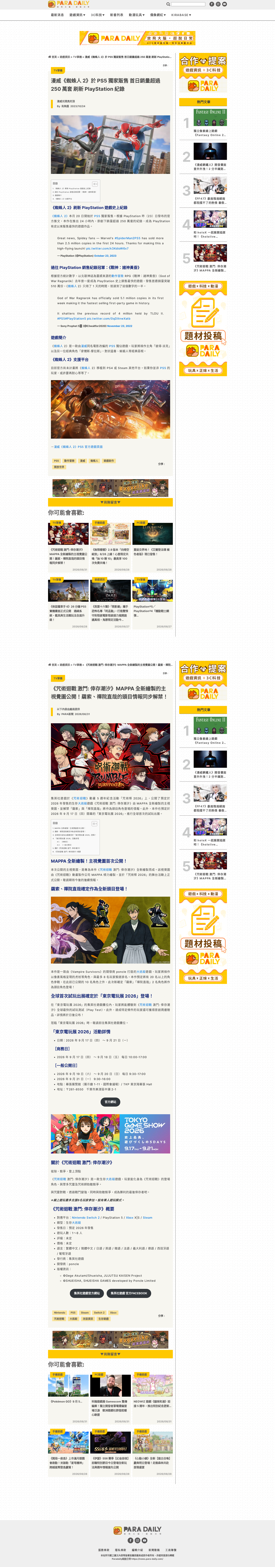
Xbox (130, 1217)
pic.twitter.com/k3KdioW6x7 (107, 248)
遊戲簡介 (58, 195)
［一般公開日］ (66, 845)
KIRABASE (180, 15)
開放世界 (59, 467)
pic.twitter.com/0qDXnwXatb (108, 318)
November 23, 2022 (119, 326)
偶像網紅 (156, 15)
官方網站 (110, 1102)
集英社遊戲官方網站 (87, 1293)
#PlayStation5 (75, 318)
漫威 (84, 346)
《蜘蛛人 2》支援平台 (63, 199)
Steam (148, 1217)
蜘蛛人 (72, 286)
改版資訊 (88, 1318)
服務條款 (104, 1550)
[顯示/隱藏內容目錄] (93, 184)
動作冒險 (118, 276)
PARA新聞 (67, 714)
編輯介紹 (137, 1550)
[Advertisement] (137, 53)
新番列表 (116, 15)
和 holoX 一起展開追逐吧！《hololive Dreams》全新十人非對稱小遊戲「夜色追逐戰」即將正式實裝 (210, 235)
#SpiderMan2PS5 (128, 238)
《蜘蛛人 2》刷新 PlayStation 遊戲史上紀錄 (73, 188)
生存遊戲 (104, 1318)
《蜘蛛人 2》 (60, 216)
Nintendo (79, 1217)
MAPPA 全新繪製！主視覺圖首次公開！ (70, 828)
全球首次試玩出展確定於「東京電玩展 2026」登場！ (75, 835)
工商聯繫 (171, 1550)
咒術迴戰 (79, 798)
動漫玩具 (135, 15)
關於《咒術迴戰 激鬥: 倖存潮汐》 (68, 848)
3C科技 (96, 15)
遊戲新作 (109, 460)
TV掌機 (77, 57)
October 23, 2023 (105, 255)
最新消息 (57, 15)
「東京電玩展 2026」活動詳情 (67, 838)
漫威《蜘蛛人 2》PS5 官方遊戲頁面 (78, 446)
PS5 (97, 216)
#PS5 (61, 318)
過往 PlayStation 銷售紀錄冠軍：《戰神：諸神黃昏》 (76, 192)
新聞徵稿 (154, 1550)
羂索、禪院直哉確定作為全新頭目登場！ (70, 831)
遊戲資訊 (76, 15)
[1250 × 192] (110, 496)
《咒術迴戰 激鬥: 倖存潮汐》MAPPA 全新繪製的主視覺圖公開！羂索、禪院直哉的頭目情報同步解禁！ (210, 269)
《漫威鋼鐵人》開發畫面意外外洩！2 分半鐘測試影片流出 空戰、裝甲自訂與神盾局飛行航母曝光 (210, 167)
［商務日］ (64, 842)
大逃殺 (82, 803)
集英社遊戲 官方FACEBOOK (129, 1293)
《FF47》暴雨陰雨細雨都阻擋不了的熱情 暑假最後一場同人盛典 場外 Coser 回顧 (209, 201)
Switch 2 (93, 1217)
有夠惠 (65, 106)
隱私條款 (120, 1550)
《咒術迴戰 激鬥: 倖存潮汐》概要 (68, 852)
